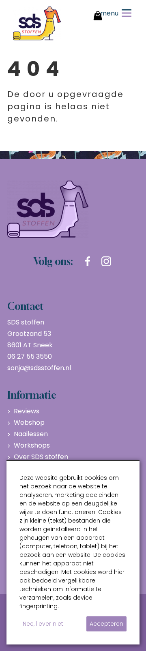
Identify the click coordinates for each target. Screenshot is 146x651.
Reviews (26, 411)
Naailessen (31, 434)
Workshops (32, 445)
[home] (36, 23)
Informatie (31, 395)
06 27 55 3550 (29, 356)
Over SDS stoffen (41, 456)
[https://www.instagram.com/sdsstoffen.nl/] (106, 261)
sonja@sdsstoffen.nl (39, 368)
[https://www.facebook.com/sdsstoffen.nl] (87, 261)
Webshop (29, 422)
